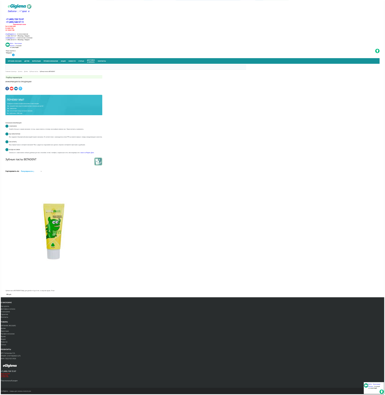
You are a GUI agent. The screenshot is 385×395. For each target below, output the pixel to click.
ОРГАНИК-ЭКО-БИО (8, 325)
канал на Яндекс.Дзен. (87, 152)
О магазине (5, 312)
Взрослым (5, 331)
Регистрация (18, 43)
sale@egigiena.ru (10, 38)
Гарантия (4, 314)
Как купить (5, 306)
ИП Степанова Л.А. (8, 353)
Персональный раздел (9, 380)
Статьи (3, 344)
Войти (12, 43)
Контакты (4, 317)
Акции (3, 339)
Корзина (12, 45)
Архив (3, 336)
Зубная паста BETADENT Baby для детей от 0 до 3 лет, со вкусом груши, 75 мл (30, 290)
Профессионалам (8, 334)
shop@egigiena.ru (10, 34)
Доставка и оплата (8, 309)
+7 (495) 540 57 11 (15, 22)
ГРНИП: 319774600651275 (11, 356)
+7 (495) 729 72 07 (15, 19)
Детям (3, 328)
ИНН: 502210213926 (8, 358)
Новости (4, 342)
